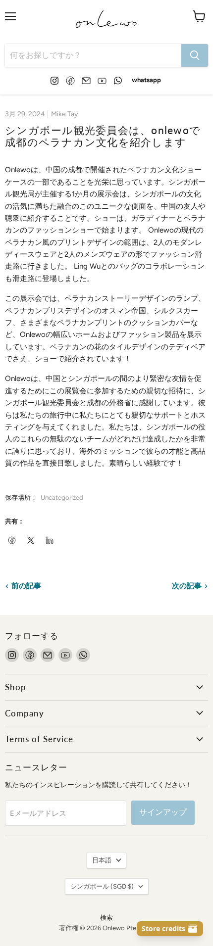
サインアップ (163, 812)
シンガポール (102, 886)
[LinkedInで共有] (50, 540)
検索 (106, 917)
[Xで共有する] (31, 540)
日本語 (101, 860)
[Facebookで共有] (12, 540)
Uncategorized (62, 497)
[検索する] (194, 55)
